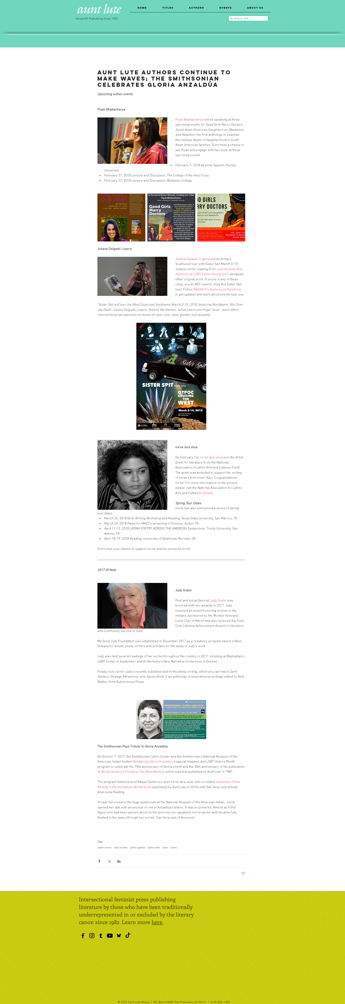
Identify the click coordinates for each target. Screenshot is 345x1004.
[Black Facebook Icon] (82, 935)
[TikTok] (127, 935)
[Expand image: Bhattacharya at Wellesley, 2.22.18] (221, 217)
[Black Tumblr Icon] (100, 935)
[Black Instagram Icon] (91, 935)
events (173, 847)
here (157, 921)
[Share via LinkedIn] (119, 861)
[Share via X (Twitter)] (109, 861)
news (165, 847)
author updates (137, 847)
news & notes (120, 847)
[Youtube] (109, 935)
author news (153, 847)
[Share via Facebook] (99, 861)
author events (104, 847)
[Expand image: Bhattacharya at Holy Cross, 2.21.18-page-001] (121, 217)
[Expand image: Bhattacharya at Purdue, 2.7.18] (171, 217)
